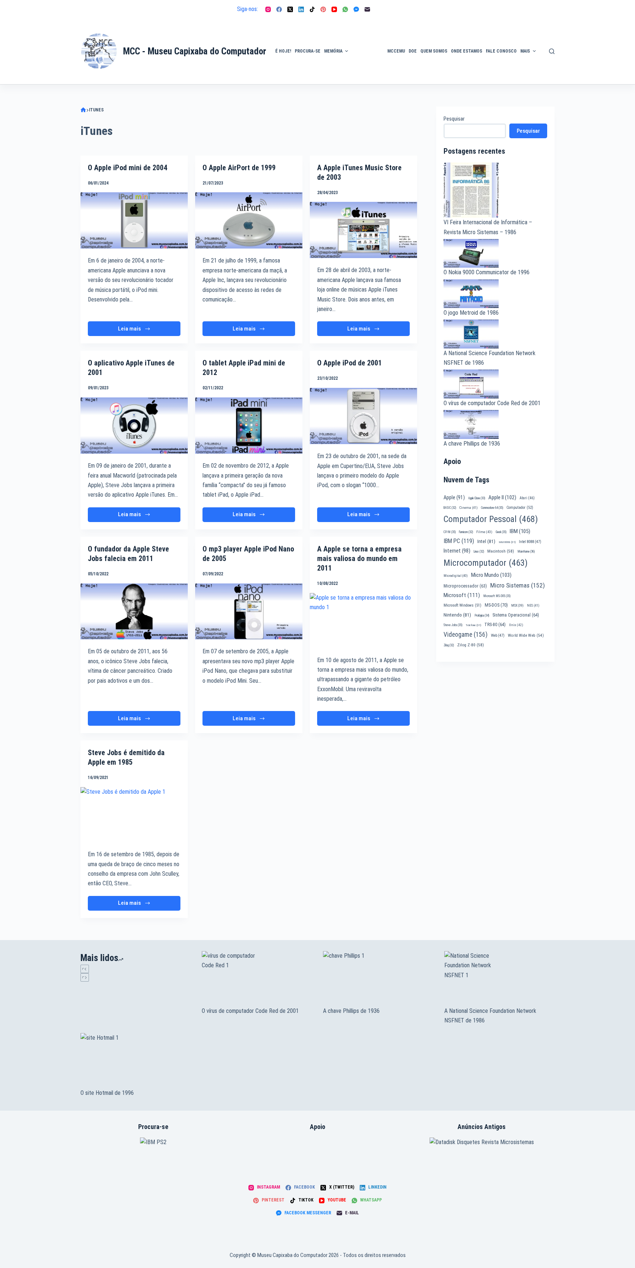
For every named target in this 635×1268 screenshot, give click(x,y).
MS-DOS (496, 605)
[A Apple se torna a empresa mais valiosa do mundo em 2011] (363, 620)
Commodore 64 (492, 508)
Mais (525, 51)
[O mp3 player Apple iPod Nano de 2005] (248, 611)
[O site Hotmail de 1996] (135, 1060)
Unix (516, 625)
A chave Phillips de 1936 (472, 443)
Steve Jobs (453, 625)
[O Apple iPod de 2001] (363, 416)
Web (498, 635)
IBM (520, 531)
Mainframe (526, 551)
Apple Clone (476, 498)
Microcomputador (486, 563)
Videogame (466, 634)
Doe (413, 51)
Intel (486, 541)
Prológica (481, 615)
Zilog (449, 645)
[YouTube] (334, 9)
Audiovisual (368, 75)
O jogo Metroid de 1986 (471, 312)
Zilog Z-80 (470, 644)
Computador (519, 507)
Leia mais (132, 330)
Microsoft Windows (462, 605)
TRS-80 (495, 624)
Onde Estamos (466, 51)
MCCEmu (396, 51)
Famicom (466, 532)
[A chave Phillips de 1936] (378, 978)
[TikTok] (312, 9)
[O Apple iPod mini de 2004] (134, 220)
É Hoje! (283, 51)
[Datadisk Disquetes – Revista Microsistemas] (482, 1141)
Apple (454, 497)
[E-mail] (367, 9)
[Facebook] (279, 9)
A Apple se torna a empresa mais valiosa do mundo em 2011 (359, 558)
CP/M (450, 532)
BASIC (450, 508)
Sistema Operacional (515, 615)
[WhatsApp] (345, 9)
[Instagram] (268, 9)
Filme (484, 532)
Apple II (502, 497)
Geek (501, 532)
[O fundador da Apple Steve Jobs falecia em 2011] (134, 611)
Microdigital (456, 576)
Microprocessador (465, 586)
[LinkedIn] (301, 9)
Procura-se (307, 51)
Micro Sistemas (517, 585)
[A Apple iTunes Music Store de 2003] (363, 230)
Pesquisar (454, 118)
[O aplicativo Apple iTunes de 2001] (134, 425)
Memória (333, 51)
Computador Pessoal (491, 519)
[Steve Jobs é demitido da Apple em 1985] (134, 814)
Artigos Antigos (364, 55)
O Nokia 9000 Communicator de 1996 (487, 272)
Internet (457, 550)
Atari (527, 498)
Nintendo (457, 615)
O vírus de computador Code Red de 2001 (492, 403)
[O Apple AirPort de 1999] (248, 220)
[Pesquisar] (552, 51)
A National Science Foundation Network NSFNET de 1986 (490, 1015)
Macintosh (500, 551)
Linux (479, 551)
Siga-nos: (247, 9)
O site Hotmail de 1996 (107, 1092)
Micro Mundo (491, 575)
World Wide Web (526, 635)
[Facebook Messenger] (356, 9)
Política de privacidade (555, 42)
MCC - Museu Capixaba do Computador (194, 51)
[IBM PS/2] (153, 1141)
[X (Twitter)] (290, 9)
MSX (517, 605)
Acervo (551, 63)
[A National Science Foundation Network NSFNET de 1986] (499, 978)
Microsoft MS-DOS (496, 596)
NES (533, 605)
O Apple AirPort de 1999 (239, 167)
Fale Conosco (501, 51)
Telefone (473, 625)
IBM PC (459, 540)
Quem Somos (433, 51)
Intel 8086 (507, 542)
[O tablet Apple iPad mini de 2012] (248, 425)
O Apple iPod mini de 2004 (127, 167)
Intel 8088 (530, 541)
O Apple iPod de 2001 (349, 362)
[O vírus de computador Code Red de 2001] (257, 978)
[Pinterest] (323, 9)
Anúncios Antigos (365, 30)
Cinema (468, 508)
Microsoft (462, 595)
